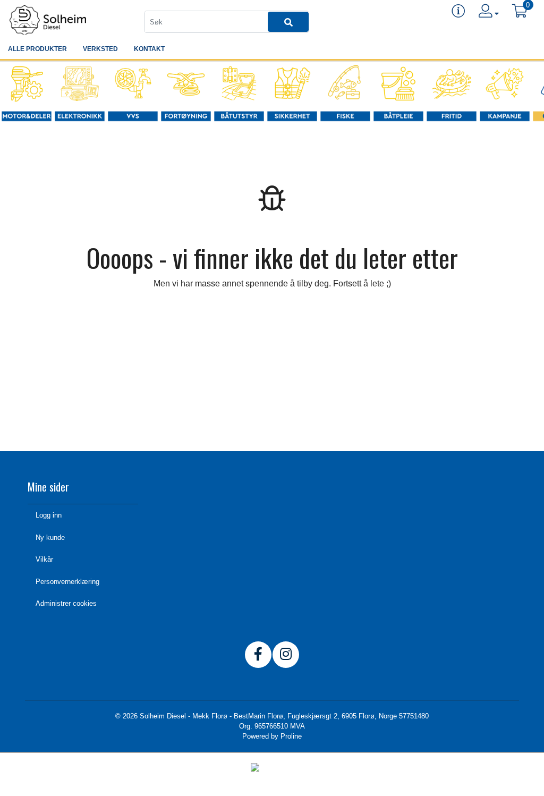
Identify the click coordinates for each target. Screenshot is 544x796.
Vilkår (44, 559)
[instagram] (286, 654)
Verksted (100, 49)
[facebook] (258, 654)
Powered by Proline (272, 736)
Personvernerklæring (67, 582)
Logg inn (49, 515)
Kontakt (149, 49)
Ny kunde (50, 537)
